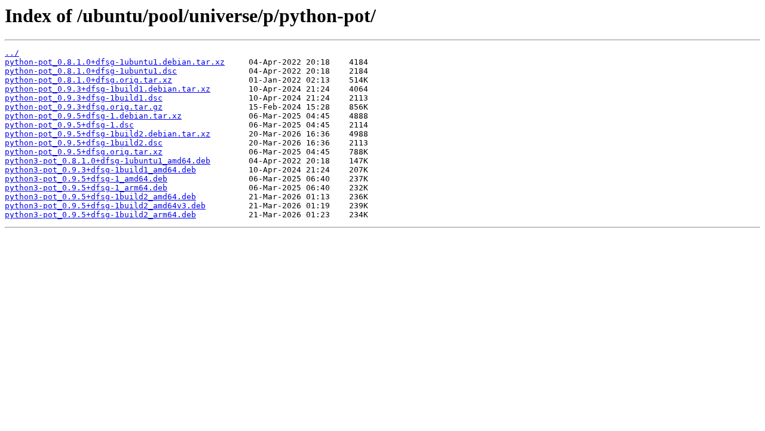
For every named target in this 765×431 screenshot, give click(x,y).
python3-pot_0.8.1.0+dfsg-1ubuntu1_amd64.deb (107, 160)
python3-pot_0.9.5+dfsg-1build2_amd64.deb (100, 196)
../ (12, 52)
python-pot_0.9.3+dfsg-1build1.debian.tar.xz (107, 88)
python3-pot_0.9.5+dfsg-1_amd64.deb (86, 178)
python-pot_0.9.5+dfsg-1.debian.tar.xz (93, 115)
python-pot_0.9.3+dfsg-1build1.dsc (84, 97)
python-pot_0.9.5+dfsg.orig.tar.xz (84, 151)
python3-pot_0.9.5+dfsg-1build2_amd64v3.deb (105, 205)
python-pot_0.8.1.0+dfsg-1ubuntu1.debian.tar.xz (115, 61)
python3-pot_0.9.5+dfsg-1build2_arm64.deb (100, 214)
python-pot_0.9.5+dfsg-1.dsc (69, 124)
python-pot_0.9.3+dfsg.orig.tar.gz (84, 106)
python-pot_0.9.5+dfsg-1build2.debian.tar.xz (107, 133)
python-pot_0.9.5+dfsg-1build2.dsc (84, 142)
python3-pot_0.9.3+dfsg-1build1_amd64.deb (100, 169)
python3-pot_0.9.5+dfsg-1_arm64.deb (86, 187)
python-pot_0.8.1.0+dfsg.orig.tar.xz (88, 79)
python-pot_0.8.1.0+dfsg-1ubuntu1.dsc (91, 70)
